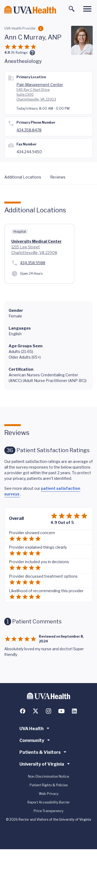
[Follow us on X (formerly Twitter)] (35, 711)
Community (31, 740)
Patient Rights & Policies (49, 785)
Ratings (19, 53)
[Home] (30, 10)
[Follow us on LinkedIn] (74, 711)
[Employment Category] (40, 28)
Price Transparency (48, 811)
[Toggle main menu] (87, 8)
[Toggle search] (71, 8)
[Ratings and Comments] (32, 52)
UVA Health (31, 728)
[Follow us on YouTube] (61, 711)
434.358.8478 (28, 130)
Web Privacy (48, 794)
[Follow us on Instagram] (48, 711)
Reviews (57, 177)
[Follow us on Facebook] (22, 711)
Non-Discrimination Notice (48, 776)
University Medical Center (36, 241)
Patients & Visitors (40, 752)
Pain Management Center (39, 84)
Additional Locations (22, 177)
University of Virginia (41, 764)
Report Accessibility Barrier (48, 802)
